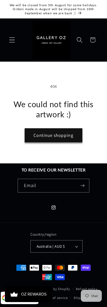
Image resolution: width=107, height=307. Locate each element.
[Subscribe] (82, 186)
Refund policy (86, 289)
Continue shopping (53, 135)
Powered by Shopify (54, 289)
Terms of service (55, 298)
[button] (12, 40)
